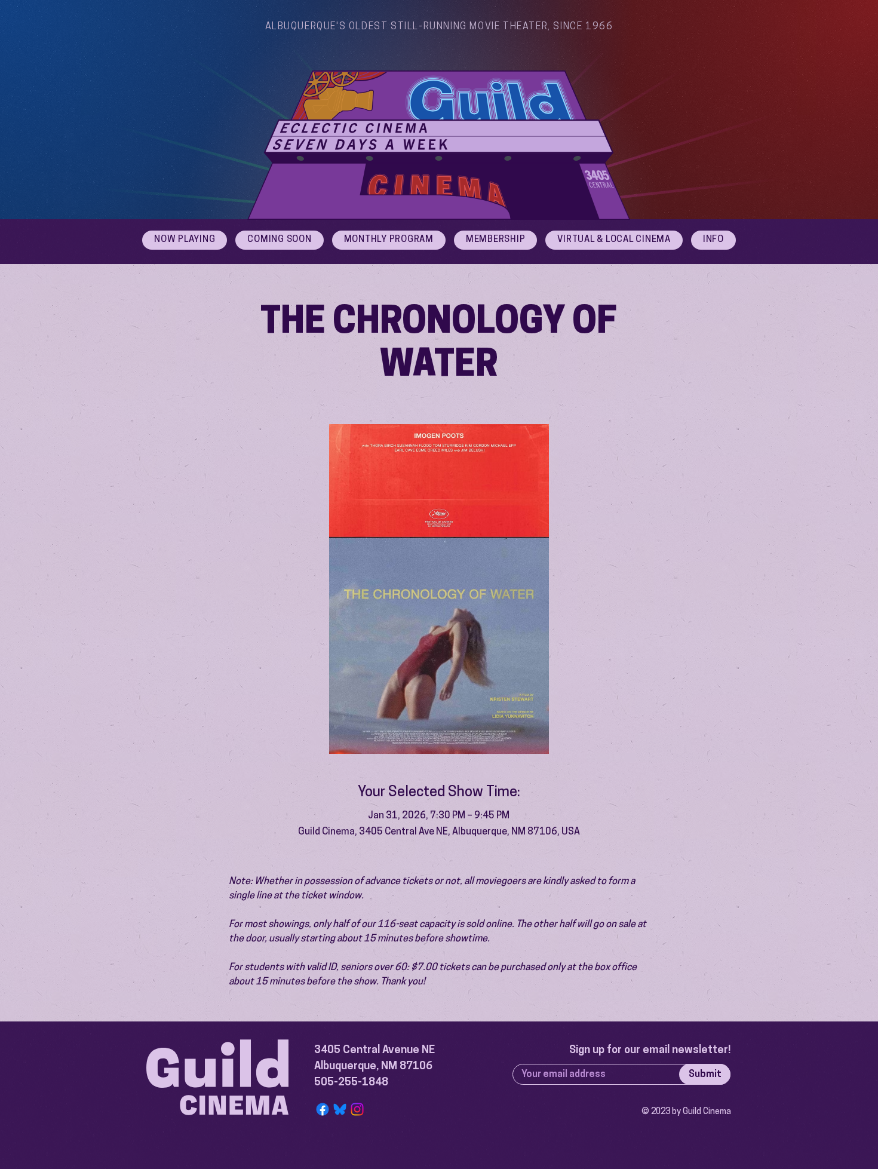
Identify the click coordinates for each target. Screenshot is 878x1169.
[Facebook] (322, 1109)
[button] (713, 240)
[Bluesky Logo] (339, 1109)
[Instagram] (357, 1109)
